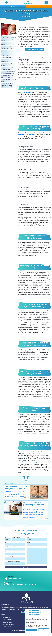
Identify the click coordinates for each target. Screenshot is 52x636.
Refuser (44, 630)
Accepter (31, 630)
